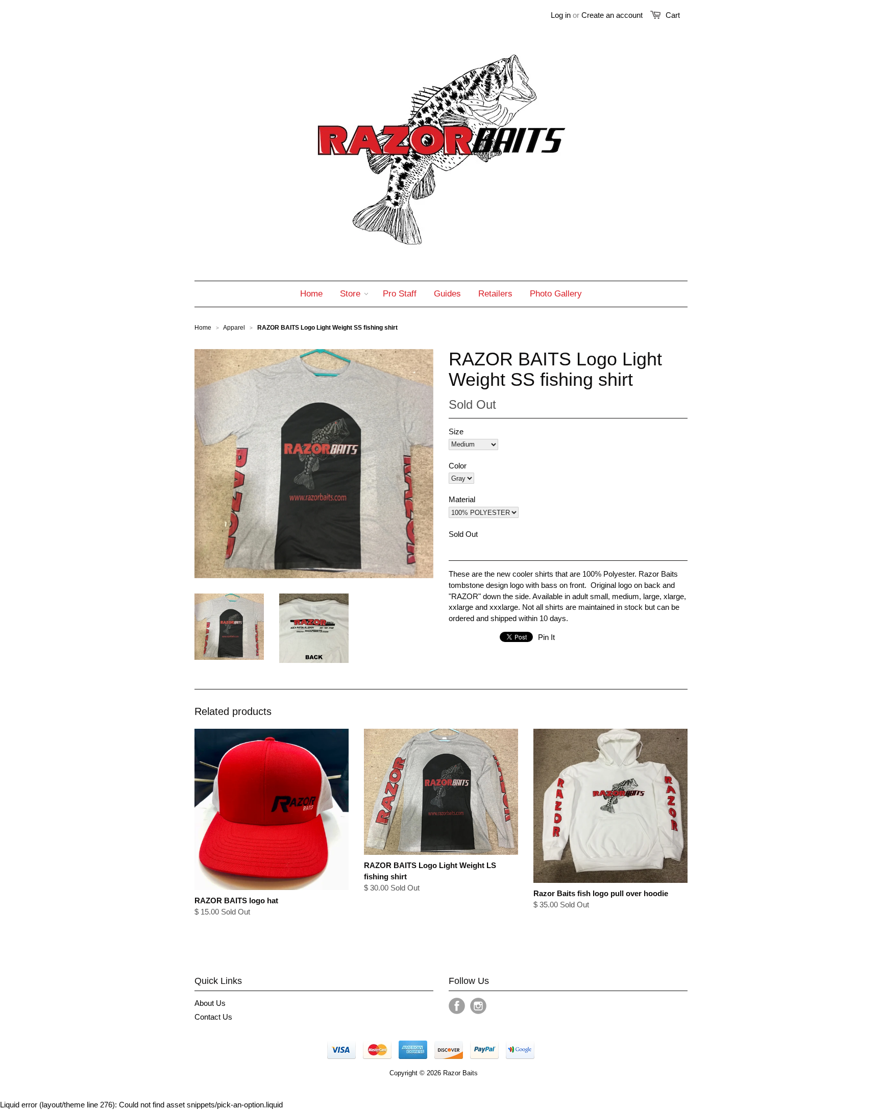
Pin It (546, 637)
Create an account (612, 15)
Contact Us (213, 1017)
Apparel (234, 327)
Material (462, 499)
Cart (673, 15)
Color (458, 465)
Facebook (457, 1006)
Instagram (478, 1006)
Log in (561, 15)
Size (456, 431)
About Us (210, 1003)
